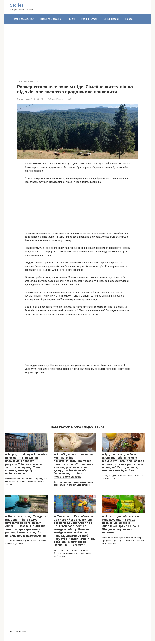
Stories (17, 5)
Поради (129, 18)
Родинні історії (89, 18)
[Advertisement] (77, 49)
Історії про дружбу (23, 18)
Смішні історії (111, 18)
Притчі (71, 18)
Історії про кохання (50, 18)
